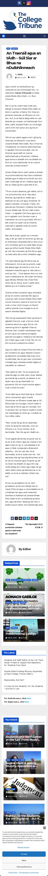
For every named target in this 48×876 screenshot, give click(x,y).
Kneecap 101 (14, 583)
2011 (8, 48)
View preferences (24, 867)
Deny (24, 860)
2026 (8, 733)
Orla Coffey (26, 612)
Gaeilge (14, 48)
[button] (44, 827)
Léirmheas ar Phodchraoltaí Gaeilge (21, 632)
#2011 (33, 77)
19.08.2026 (12, 744)
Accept (24, 854)
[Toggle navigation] (24, 36)
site (37, 90)
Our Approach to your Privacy (29, 872)
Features (15, 602)
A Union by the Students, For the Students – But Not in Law (24, 818)
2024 (8, 580)
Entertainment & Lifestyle (21, 580)
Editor (20, 74)
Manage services (23, 847)
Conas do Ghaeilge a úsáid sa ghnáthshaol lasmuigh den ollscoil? (23, 608)
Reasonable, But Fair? (14, 680)
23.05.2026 (13, 796)
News (14, 733)
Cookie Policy (13, 872)
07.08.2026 (13, 770)
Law (13, 789)
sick (29, 96)
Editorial (15, 760)
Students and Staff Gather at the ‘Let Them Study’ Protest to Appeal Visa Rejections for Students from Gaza (23, 662)
